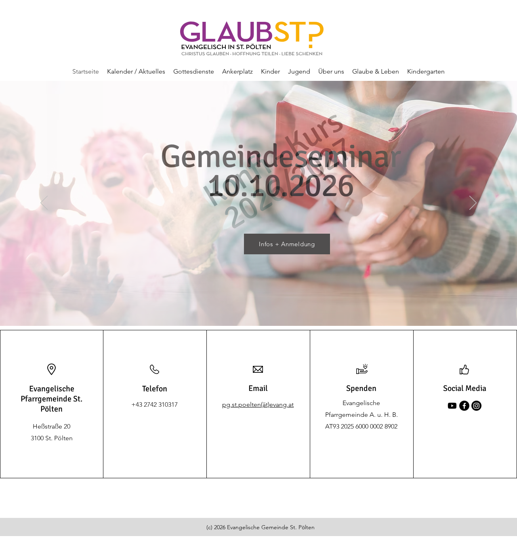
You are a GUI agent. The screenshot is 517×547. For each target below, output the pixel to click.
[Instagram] (476, 406)
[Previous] (44, 203)
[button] (136, 71)
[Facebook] (464, 406)
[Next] (473, 203)
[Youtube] (452, 406)
